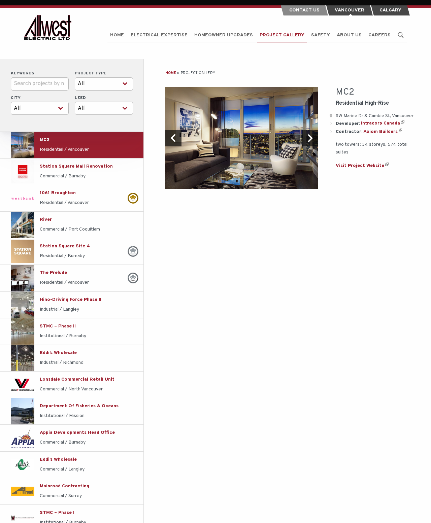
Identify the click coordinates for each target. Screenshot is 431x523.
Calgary (390, 10)
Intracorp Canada (380, 123)
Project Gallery (282, 35)
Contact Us (304, 10)
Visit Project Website (360, 166)
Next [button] (310, 138)
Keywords (22, 73)
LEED (80, 98)
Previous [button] (173, 138)
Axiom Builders (380, 132)
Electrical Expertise (159, 35)
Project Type (90, 73)
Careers (379, 35)
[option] (241, 138)
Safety (320, 35)
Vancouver (349, 10)
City (16, 98)
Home (117, 35)
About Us (349, 35)
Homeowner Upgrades (223, 35)
